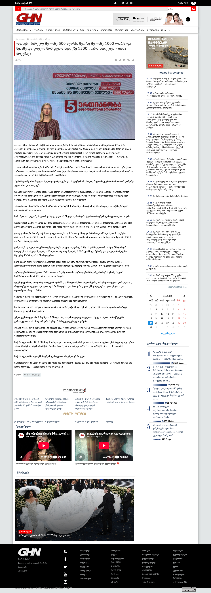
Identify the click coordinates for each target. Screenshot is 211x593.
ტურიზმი (176, 562)
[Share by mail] (124, 60)
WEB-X (62, 588)
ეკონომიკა (53, 30)
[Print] (133, 60)
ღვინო (176, 566)
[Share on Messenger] (116, 60)
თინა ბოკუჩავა (33, 375)
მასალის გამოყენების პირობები (32, 563)
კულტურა (106, 30)
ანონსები (146, 550)
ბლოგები (153, 30)
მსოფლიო (121, 30)
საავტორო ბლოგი (150, 554)
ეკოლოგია (116, 570)
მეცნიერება (178, 550)
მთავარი (22, 30)
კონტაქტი (22, 571)
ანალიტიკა (138, 30)
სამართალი (70, 30)
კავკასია (114, 554)
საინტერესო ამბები (150, 574)
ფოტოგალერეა (149, 562)
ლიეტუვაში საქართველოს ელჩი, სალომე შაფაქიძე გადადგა (52, 8)
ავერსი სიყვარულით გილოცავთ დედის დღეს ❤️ (97, 463)
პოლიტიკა (37, 30)
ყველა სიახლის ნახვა (177, 287)
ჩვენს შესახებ (24, 559)
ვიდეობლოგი (148, 558)
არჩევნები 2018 (180, 582)
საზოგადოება (89, 30)
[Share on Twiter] (120, 60)
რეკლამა (22, 567)
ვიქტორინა (178, 558)
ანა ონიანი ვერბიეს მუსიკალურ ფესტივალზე (36, 463)
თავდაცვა (115, 566)
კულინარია (178, 571)
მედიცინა (115, 578)
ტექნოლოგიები (180, 554)
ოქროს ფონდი (148, 582)
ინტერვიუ (84, 562)
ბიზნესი (83, 575)
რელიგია (115, 574)
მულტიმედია (23, 426)
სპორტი (114, 582)
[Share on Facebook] (111, 60)
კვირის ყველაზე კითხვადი (162, 343)
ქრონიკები (23, 472)
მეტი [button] (164, 30)
